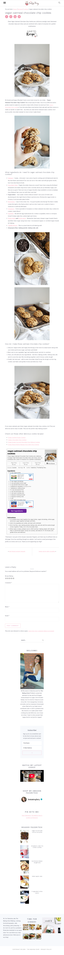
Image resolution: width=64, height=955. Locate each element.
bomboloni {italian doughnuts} (37, 861)
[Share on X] (15, 16)
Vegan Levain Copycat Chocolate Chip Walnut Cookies (24, 442)
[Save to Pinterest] (10, 16)
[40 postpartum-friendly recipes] (26, 927)
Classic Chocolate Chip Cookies (17, 440)
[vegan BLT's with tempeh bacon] (32, 936)
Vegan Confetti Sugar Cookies (16, 438)
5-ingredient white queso (37, 892)
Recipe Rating (9, 576)
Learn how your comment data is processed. (41, 631)
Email (7, 616)
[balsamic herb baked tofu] (26, 936)
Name (7, 607)
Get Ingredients (17, 511)
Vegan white (11, 219)
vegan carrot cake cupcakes (47, 551)
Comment (8, 583)
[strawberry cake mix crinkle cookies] (24, 852)
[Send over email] (19, 16)
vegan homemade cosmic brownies (37, 831)
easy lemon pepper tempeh (17, 551)
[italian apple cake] (24, 882)
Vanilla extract (12, 226)
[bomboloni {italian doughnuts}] (24, 867)
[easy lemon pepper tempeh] (38, 927)
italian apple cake (37, 876)
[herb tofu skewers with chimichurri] (38, 936)
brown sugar (22, 219)
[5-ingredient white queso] (24, 898)
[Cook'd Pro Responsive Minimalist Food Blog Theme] (51, 933)
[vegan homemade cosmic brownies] (24, 837)
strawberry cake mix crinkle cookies (37, 846)
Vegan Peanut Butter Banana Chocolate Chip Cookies (23, 445)
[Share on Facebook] (6, 16)
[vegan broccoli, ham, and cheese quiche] (32, 927)
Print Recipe (51, 463)
